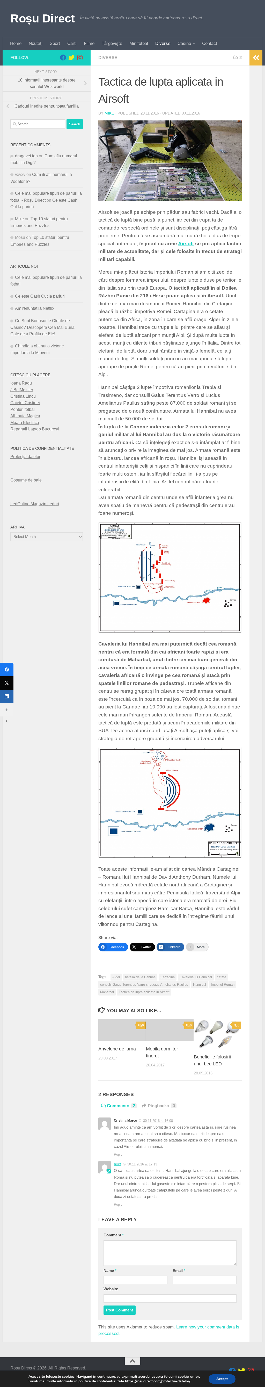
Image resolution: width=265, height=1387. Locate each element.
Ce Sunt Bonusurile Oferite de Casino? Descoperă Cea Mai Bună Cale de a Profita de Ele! (42, 327)
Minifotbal (138, 43)
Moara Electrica (24, 422)
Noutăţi (35, 43)
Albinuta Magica (25, 416)
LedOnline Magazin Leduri (34, 504)
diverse (107, 57)
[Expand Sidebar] (255, 58)
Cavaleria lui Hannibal (196, 977)
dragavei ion (26, 156)
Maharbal (107, 992)
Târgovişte (112, 43)
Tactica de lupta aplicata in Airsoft (144, 992)
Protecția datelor (25, 456)
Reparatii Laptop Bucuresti (34, 429)
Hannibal (199, 984)
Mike (109, 113)
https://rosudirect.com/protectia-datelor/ (157, 1381)
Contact (209, 43)
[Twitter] (6, 683)
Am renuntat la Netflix (34, 308)
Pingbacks (161, 1105)
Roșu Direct (42, 18)
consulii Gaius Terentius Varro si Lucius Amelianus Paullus (144, 984)
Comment (114, 1235)
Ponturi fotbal (22, 409)
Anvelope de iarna (117, 1048)
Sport (55, 43)
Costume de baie (26, 480)
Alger (116, 977)
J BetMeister (21, 390)
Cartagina (167, 977)
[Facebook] (6, 669)
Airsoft (186, 243)
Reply (118, 1154)
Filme (89, 43)
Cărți (72, 43)
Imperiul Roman (222, 984)
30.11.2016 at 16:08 (158, 1121)
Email (179, 1271)
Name (110, 1271)
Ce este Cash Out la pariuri (40, 296)
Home (15, 43)
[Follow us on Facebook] (63, 57)
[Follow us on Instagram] (80, 57)
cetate (221, 977)
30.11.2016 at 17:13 (142, 1164)
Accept (222, 1378)
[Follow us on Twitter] (71, 57)
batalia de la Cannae (140, 977)
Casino (184, 43)
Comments (121, 1105)
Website (111, 1289)
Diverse (162, 43)
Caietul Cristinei (25, 403)
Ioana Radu (21, 383)
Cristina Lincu (23, 396)
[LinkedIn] (6, 696)
